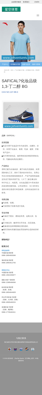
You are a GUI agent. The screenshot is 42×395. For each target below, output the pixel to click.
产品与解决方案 (19, 70)
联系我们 (26, 2)
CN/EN (36, 2)
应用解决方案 (15, 64)
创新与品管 (26, 64)
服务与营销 (36, 64)
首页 (12, 70)
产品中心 (5, 64)
